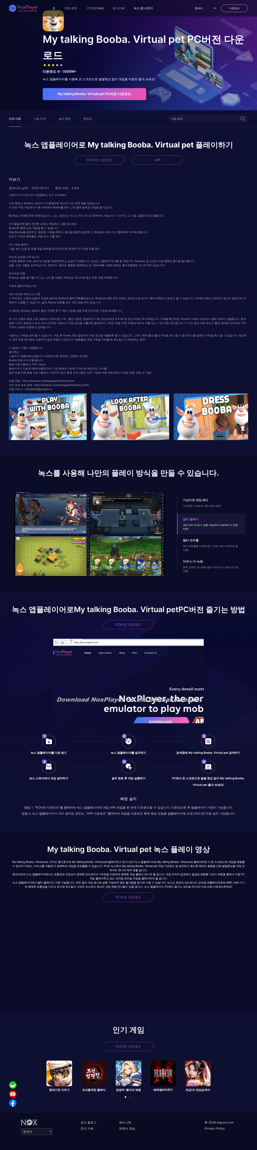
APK (157, 160)
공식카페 (119, 8)
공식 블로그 (89, 1122)
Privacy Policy (215, 1128)
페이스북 (125, 1122)
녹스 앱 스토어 (143, 8)
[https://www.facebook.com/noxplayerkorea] (13, 1103)
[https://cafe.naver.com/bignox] (13, 1085)
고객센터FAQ (95, 8)
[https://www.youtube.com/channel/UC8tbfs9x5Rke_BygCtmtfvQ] (13, 1094)
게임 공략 (70, 8)
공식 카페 (87, 1128)
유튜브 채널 (127, 1128)
